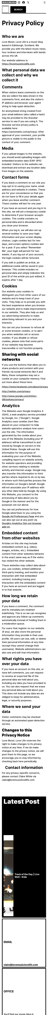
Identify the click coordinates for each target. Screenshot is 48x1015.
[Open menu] (44, 2)
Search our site (5, 5)
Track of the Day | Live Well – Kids (27, 875)
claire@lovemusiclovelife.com (21, 964)
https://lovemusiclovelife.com (18, 63)
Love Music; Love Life (9, 2)
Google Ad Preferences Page (18, 516)
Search (18, 9)
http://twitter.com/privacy (16, 391)
